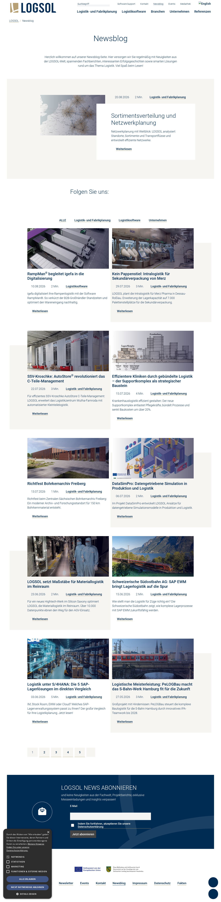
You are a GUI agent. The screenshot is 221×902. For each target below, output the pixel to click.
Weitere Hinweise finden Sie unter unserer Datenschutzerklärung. (25, 847)
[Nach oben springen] (213, 871)
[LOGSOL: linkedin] (116, 193)
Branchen (158, 11)
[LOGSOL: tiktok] (156, 193)
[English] (205, 3)
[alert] (27, 864)
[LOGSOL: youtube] (124, 193)
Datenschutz (162, 883)
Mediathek (185, 4)
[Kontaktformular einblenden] (213, 894)
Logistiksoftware (134, 11)
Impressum (140, 883)
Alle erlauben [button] (27, 879)
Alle (62, 220)
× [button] (48, 832)
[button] (27, 894)
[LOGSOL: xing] (148, 193)
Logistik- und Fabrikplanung (97, 11)
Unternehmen (179, 11)
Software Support (126, 4)
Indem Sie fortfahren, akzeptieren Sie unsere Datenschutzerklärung (104, 825)
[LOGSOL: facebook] (140, 193)
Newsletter (66, 883)
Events (171, 4)
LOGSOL (14, 20)
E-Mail (73, 806)
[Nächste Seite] (90, 752)
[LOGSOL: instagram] (132, 193)
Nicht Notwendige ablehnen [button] (27, 887)
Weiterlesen (124, 149)
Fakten (181, 883)
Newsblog (158, 4)
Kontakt (144, 4)
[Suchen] (108, 4)
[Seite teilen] (213, 882)
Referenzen (202, 11)
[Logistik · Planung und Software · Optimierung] (34, 8)
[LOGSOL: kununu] (164, 193)
